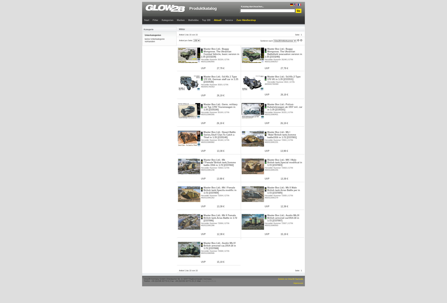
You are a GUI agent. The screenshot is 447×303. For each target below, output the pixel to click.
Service (229, 20)
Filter (155, 20)
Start (146, 20)
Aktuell (217, 20)
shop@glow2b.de (208, 281)
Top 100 (206, 20)
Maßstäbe (193, 20)
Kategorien (167, 20)
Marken (181, 20)
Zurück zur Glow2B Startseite (290, 279)
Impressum (298, 283)
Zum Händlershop (246, 20)
